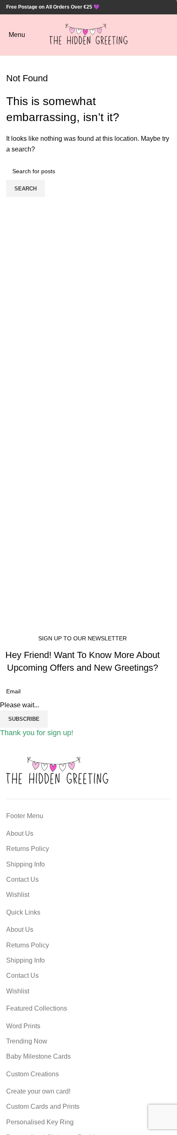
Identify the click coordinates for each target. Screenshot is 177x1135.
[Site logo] (88, 34)
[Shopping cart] (170, 34)
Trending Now (26, 1041)
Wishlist (17, 894)
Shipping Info (25, 864)
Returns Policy (27, 848)
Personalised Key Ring (40, 1122)
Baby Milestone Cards (38, 1056)
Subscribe (24, 719)
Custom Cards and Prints (42, 1106)
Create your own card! (38, 1091)
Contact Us (22, 879)
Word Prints (23, 1026)
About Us (19, 833)
